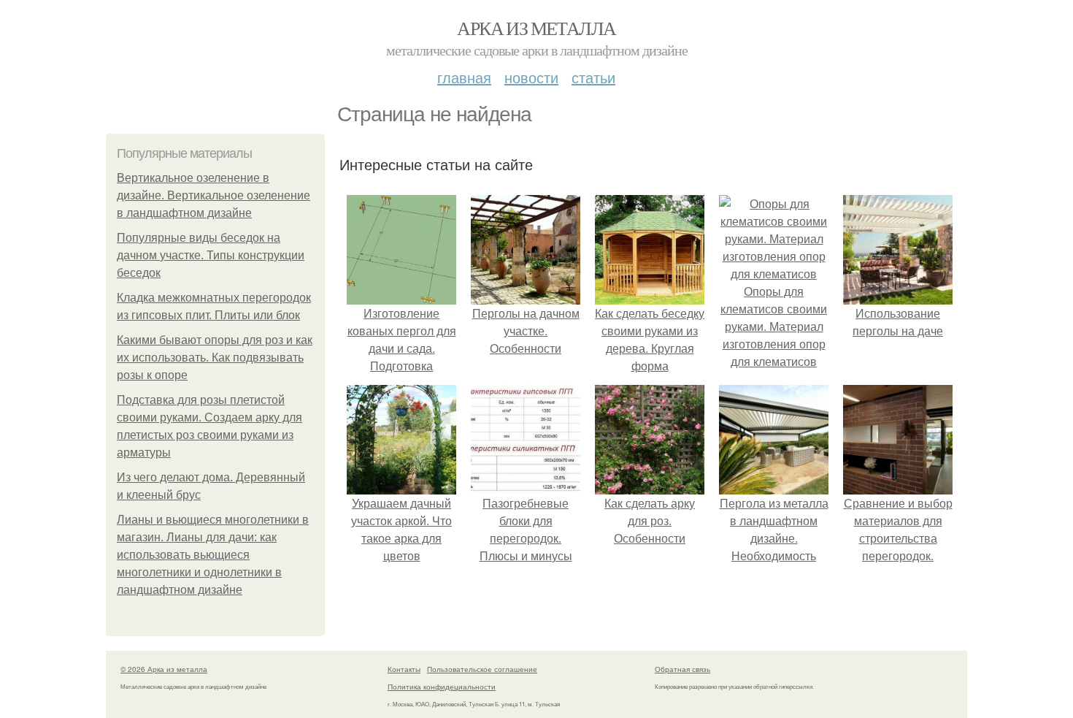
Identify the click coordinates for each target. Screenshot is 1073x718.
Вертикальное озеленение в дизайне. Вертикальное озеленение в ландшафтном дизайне (213, 195)
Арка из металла (536, 27)
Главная (464, 77)
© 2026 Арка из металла (163, 669)
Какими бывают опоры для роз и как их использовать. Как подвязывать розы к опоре (214, 357)
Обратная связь (682, 669)
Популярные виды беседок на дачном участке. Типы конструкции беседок (210, 255)
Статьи (593, 77)
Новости (531, 77)
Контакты (404, 669)
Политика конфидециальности (442, 686)
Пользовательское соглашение (482, 669)
